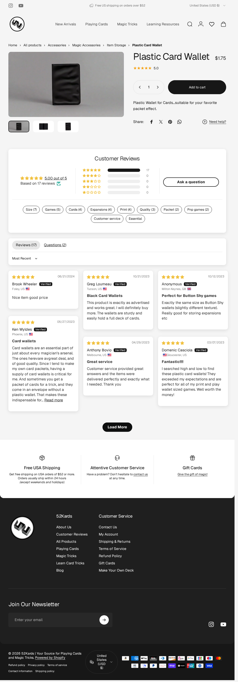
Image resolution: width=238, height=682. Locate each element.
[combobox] (208, 5)
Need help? (217, 122)
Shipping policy (44, 671)
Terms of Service (112, 548)
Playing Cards (67, 548)
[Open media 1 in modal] (66, 84)
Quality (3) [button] (147, 209)
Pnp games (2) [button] (198, 209)
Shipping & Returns (114, 541)
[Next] (112, 91)
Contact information (20, 671)
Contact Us (108, 527)
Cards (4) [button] (75, 209)
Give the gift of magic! (193, 474)
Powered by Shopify (50, 657)
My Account (108, 534)
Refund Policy (110, 556)
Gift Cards (192, 467)
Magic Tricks (66, 556)
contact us (140, 474)
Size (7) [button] (31, 209)
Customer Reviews (72, 534)
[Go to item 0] (18, 127)
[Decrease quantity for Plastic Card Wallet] (138, 87)
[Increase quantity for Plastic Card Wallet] (158, 87)
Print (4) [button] (126, 209)
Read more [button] (53, 400)
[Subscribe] (104, 620)
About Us (63, 527)
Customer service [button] (107, 218)
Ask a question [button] (191, 182)
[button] (92, 170)
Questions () (55, 245)
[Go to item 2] (43, 127)
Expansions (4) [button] (101, 209)
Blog (60, 570)
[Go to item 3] (68, 127)
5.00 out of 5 (56, 178)
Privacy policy (36, 665)
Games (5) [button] (52, 209)
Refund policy (16, 665)
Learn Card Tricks (70, 563)
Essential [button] (135, 218)
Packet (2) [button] (171, 209)
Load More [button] (117, 427)
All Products (66, 541)
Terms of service (57, 665)
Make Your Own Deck (116, 570)
